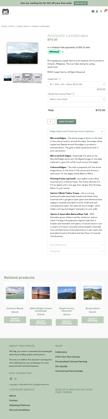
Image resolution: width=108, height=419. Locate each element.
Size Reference (58, 245)
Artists (11, 26)
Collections (61, 352)
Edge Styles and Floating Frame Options (72, 131)
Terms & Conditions (19, 410)
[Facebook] (11, 379)
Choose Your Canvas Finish (64, 94)
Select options (15, 319)
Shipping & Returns (19, 405)
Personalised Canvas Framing (71, 361)
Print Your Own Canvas (67, 357)
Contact (13, 400)
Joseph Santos (23, 26)
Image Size (57, 79)
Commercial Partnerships (69, 371)
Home (4, 26)
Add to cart (66, 121)
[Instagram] (15, 379)
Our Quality (61, 366)
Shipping (55, 251)
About (12, 395)
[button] (93, 11)
